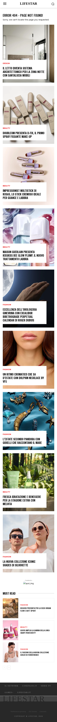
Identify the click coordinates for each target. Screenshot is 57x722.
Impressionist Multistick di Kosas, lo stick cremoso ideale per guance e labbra (22, 194)
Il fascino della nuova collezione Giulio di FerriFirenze (34, 653)
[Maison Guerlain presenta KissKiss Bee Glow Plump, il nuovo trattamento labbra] (28, 237)
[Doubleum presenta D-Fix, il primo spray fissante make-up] (28, 115)
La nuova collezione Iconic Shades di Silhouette (19, 563)
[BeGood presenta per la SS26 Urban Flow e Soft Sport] (10, 608)
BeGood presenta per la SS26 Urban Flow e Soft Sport (35, 609)
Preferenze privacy (18, 711)
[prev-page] (4, 667)
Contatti (43, 711)
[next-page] (9, 667)
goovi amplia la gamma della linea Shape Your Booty (35, 631)
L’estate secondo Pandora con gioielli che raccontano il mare (22, 441)
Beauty (6, 128)
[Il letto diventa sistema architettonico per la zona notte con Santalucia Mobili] (28, 54)
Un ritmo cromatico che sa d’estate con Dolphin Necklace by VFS (23, 377)
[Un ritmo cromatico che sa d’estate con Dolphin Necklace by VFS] (28, 360)
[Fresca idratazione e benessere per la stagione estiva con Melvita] (28, 482)
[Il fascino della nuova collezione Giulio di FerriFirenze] (10, 652)
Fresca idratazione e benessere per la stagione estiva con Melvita (22, 500)
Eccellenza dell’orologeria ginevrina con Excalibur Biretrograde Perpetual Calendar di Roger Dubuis (20, 314)
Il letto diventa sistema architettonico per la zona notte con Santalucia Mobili (23, 71)
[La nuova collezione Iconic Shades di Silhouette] (28, 543)
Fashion (7, 305)
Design (6, 63)
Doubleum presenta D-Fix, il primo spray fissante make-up (23, 135)
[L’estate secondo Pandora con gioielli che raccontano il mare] (28, 421)
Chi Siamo (33, 711)
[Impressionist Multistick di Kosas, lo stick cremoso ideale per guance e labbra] (28, 176)
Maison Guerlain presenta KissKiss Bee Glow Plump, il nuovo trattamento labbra (23, 255)
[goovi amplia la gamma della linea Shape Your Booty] (10, 630)
